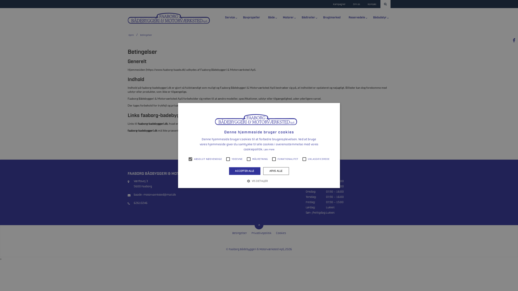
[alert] (259, 145)
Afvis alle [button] (276, 171)
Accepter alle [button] (244, 171)
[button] (259, 181)
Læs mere (269, 149)
